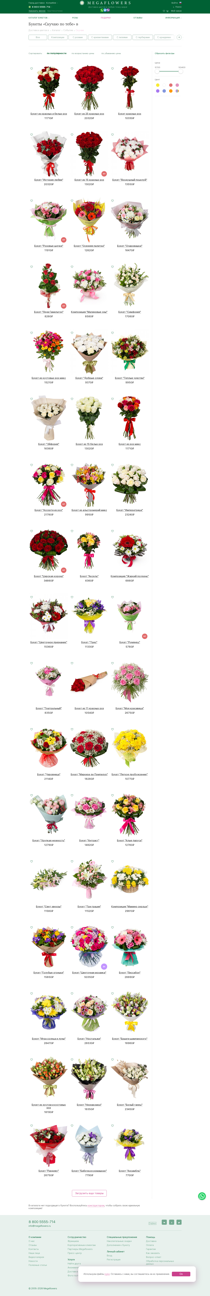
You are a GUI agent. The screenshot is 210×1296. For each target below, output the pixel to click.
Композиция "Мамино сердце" (129, 906)
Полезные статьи (38, 1265)
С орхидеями (164, 37)
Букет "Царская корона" (49, 576)
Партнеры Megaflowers (80, 1249)
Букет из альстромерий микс (89, 510)
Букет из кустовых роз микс (49, 378)
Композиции (57, 37)
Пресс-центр (75, 1253)
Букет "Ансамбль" (130, 1170)
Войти (175, 3)
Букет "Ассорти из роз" (49, 510)
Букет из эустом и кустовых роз (49, 1106)
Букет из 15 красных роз (89, 179)
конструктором (96, 1205)
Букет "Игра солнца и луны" (49, 1038)
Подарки (106, 17)
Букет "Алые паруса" (129, 840)
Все (38, 37)
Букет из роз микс (130, 444)
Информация (172, 17)
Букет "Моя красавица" (130, 708)
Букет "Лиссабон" (130, 972)
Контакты (34, 1249)
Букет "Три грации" (89, 906)
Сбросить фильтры (164, 53)
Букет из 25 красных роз (89, 113)
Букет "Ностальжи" (89, 1038)
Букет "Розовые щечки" (48, 245)
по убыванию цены (111, 53)
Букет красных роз (129, 113)
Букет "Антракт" (89, 840)
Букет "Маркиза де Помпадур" (89, 774)
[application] (152, 1222)
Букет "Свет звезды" (48, 906)
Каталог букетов (38, 17)
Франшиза (73, 1241)
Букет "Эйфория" (48, 444)
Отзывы (137, 17)
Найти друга (74, 1263)
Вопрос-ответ (153, 1257)
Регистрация (113, 1259)
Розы (75, 17)
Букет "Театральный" (49, 708)
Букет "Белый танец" (130, 1104)
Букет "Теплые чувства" (130, 378)
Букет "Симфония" (129, 312)
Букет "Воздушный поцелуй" (129, 179)
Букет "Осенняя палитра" (89, 245)
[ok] (171, 1222)
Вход (109, 1255)
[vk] (164, 1222)
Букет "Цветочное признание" (48, 642)
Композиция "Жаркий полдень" (130, 576)
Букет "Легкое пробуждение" (130, 774)
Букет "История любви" (48, 179)
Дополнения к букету (118, 1245)
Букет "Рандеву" (49, 1170)
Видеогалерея (36, 1257)
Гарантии (151, 1249)
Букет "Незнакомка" (89, 1104)
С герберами (143, 37)
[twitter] (179, 1222)
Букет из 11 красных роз (89, 708)
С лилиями (122, 37)
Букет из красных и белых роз (49, 113)
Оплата (150, 1245)
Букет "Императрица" (129, 510)
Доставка (151, 1241)
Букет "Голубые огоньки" (49, 972)
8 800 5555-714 (42, 1222)
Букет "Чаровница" (48, 774)
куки (107, 1274)
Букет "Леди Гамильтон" (48, 312)
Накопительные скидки (119, 1241)
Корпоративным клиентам (82, 1245)
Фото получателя (77, 1275)
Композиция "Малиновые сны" (89, 312)
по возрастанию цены (83, 53)
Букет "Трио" (89, 642)
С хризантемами (100, 37)
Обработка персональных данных (160, 1262)
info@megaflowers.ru (40, 1226)
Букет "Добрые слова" (89, 378)
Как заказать (153, 1253)
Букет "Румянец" (129, 642)
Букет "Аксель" (89, 576)
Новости (33, 1261)
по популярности (56, 53)
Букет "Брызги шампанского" (129, 1038)
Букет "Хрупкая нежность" (48, 840)
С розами (78, 37)
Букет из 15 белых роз (89, 444)
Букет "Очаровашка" (129, 245)
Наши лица (34, 1253)
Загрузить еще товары (89, 1193)
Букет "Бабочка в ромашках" (89, 1170)
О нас (32, 1241)
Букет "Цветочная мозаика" (89, 972)
